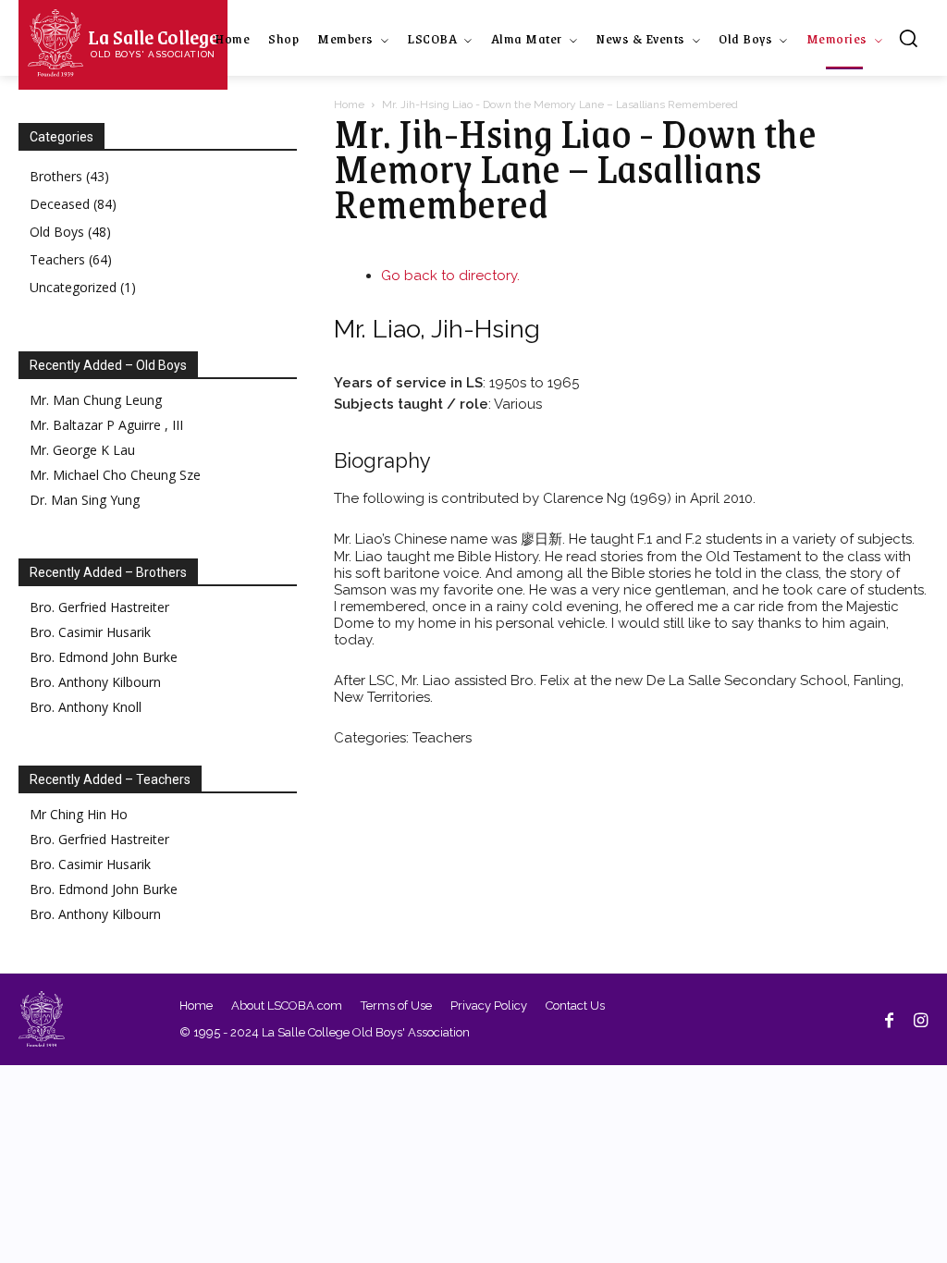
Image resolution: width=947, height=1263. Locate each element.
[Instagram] (920, 1019)
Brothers (69, 176)
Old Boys (70, 231)
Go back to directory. (450, 275)
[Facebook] (888, 1019)
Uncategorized (83, 287)
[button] (908, 38)
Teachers (71, 259)
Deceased (73, 204)
